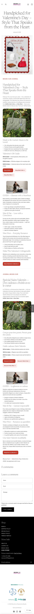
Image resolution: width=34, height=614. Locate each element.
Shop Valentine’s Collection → (11, 263)
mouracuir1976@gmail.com (7, 558)
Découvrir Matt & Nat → (24, 361)
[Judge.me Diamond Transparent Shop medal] (12, 591)
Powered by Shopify (21, 604)
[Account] (28, 4)
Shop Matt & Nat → (20, 170)
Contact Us (4, 545)
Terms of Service (6, 535)
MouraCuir (14, 604)
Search (3, 526)
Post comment (7, 509)
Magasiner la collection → (10, 452)
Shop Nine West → (8, 175)
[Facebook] (14, 611)
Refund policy (5, 531)
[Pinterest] (20, 611)
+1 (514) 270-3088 (5, 556)
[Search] (6, 4)
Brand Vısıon (5, 548)
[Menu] (2, 4)
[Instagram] (17, 611)
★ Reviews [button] (32, 308)
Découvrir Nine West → (10, 365)
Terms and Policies (17, 607)
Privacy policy (5, 533)
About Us (4, 543)
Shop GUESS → (8, 170)
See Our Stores (18, 553)
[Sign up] (31, 562)
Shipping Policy (6, 529)
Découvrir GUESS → (9, 361)
